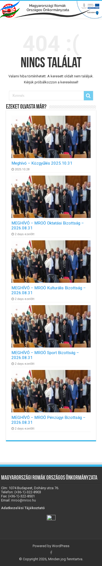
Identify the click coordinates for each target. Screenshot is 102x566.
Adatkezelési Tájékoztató (23, 508)
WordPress (60, 546)
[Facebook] (51, 552)
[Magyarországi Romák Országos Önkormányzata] (51, 10)
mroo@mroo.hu (23, 500)
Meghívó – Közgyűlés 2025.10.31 (41, 163)
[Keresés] (88, 95)
